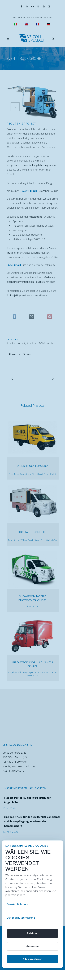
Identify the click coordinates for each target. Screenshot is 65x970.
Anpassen (32, 946)
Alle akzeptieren (32, 959)
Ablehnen (32, 933)
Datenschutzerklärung (21, 917)
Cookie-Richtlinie (17, 904)
